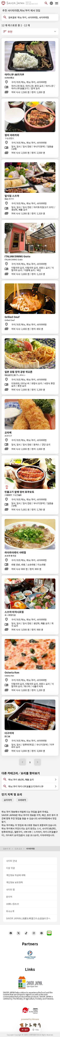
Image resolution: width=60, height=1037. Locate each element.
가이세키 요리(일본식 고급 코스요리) (22, 835)
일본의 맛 (7, 849)
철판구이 (18, 831)
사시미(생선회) (49, 828)
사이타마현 (43, 818)
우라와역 (22, 799)
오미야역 (8, 799)
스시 (39, 828)
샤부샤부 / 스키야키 (33, 831)
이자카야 (44, 835)
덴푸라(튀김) (7, 831)
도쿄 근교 (18, 849)
